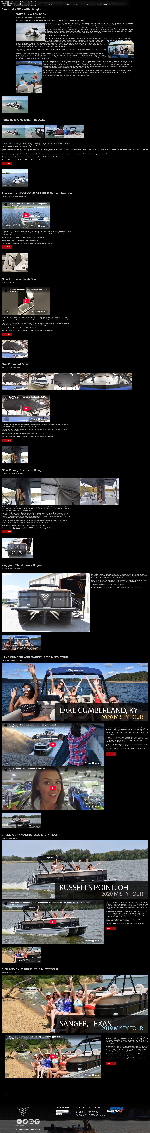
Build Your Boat (93, 1114)
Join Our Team (80, 1112)
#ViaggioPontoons (47, 243)
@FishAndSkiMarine (131, 919)
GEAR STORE (89, 4)
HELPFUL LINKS (65, 4)
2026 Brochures (93, 1111)
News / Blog (79, 1111)
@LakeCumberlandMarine (136, 744)
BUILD (78, 4)
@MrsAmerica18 (125, 744)
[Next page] (8, 1093)
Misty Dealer (16, 243)
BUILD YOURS (7, 163)
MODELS (41, 4)
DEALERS (52, 4)
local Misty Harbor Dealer (18, 522)
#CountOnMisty (110, 750)
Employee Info (80, 1116)
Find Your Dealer (93, 1112)
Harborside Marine (122, 149)
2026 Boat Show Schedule (96, 1116)
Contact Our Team (81, 1114)
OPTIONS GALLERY (104, 4)
